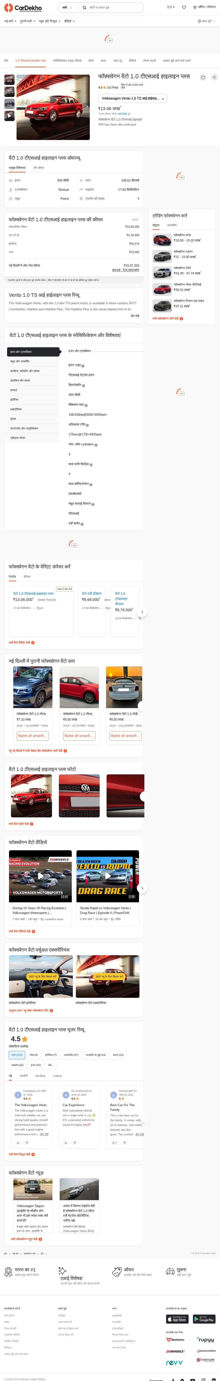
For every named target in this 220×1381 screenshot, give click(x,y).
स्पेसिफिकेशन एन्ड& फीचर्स (67, 60)
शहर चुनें (206, 21)
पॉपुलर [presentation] (156, 225)
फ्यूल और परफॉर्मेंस (19, 361)
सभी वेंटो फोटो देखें (19, 824)
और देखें (135, 316)
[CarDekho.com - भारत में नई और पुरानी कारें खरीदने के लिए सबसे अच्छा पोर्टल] (23, 7)
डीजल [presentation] (27, 576)
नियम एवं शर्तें (10, 1328)
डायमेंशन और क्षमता (20, 380)
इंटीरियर (14, 399)
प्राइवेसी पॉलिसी (12, 1334)
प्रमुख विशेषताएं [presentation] (17, 167)
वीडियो (132, 60)
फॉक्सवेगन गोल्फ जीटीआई (187, 284)
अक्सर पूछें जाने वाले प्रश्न (177, 60)
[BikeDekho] (175, 1339)
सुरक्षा (13, 418)
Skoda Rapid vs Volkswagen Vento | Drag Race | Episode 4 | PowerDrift (105, 910)
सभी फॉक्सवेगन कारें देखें (165, 318)
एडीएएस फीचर (17, 438)
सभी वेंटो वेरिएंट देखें (19, 642)
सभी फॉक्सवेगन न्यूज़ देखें (24, 1239)
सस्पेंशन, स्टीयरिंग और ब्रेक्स (25, 371)
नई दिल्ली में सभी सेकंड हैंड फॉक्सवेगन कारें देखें (37, 750)
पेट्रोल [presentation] (12, 576)
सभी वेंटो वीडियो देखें (20, 931)
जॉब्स (6, 1322)
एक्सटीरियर (16, 409)
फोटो (91, 60)
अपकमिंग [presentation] (172, 225)
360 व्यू (117, 60)
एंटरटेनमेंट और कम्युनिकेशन (24, 428)
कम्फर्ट (13, 390)
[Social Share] (214, 77)
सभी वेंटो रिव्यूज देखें (19, 1154)
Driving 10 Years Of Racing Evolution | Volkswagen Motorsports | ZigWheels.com (39, 910)
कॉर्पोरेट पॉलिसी (11, 1341)
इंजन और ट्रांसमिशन (20, 352)
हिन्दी (169, 6)
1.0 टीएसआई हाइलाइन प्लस (30, 60)
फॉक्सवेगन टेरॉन (182, 268)
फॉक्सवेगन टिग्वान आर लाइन (189, 301)
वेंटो (6, 60)
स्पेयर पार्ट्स (149, 60)
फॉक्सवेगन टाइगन (183, 251)
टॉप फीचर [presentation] (38, 167)
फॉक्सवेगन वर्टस (182, 235)
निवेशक (7, 1347)
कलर (103, 60)
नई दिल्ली (122, 113)
